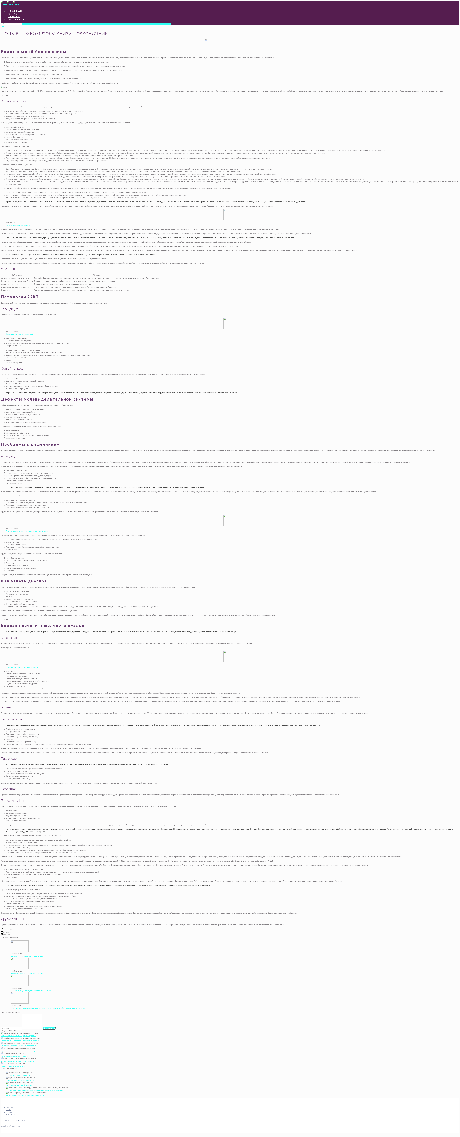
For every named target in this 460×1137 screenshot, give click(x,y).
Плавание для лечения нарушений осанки (22, 667)
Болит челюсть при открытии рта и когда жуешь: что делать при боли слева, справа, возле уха (48, 1008)
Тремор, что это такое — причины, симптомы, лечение (27, 531)
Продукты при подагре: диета (13, 1066)
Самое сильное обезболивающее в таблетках (18, 1046)
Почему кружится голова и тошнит (14, 1056)
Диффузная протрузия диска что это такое (27, 973)
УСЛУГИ (9, 1112)
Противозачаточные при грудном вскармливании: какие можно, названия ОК (36, 1090)
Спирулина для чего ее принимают (19, 334)
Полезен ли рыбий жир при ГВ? (18, 1075)
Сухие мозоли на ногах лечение (18, 225)
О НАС (8, 1110)
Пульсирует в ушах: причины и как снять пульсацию (21, 1051)
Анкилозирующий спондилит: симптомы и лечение (31, 991)
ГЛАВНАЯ (9, 1107)
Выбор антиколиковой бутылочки (19, 1085)
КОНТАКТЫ (10, 1115)
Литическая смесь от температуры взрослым (18, 1036)
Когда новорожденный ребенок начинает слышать (25, 1095)
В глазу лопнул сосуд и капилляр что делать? (18, 1061)
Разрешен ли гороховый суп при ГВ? (20, 1080)
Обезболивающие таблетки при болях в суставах (20, 1041)
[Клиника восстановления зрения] (10, 4)
